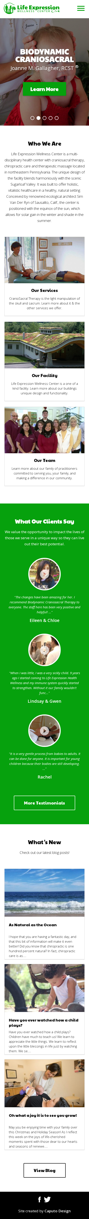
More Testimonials (44, 803)
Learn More (44, 88)
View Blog (45, 1170)
